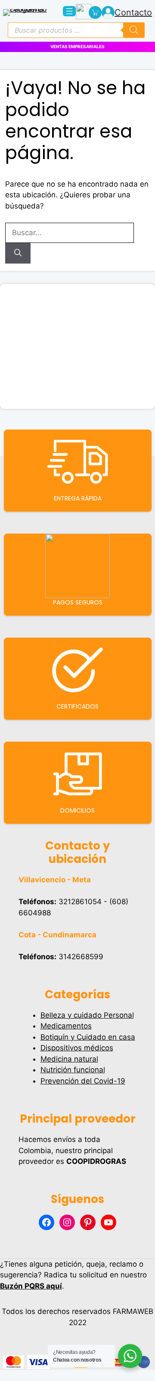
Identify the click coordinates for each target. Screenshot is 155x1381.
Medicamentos (66, 1026)
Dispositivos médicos (76, 1047)
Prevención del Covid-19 (82, 1081)
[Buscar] (18, 253)
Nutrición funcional (72, 1069)
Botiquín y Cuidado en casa (87, 1037)
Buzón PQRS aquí (31, 1286)
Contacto (133, 12)
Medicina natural (69, 1059)
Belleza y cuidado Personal (87, 1015)
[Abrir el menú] (69, 11)
